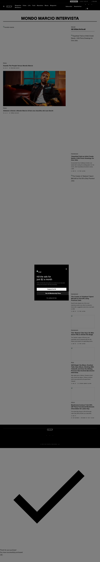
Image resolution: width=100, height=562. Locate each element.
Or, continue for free (52, 298)
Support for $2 (51, 289)
